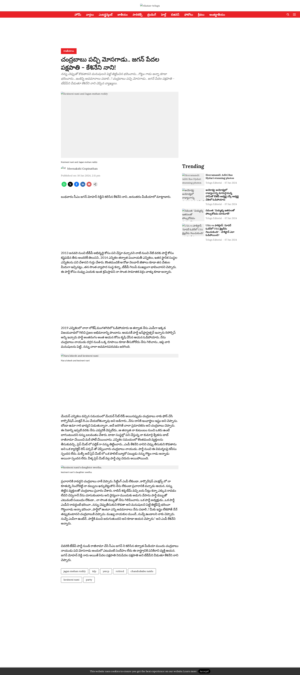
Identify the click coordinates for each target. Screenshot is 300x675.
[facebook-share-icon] (76, 185)
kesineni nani (71, 579)
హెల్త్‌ (163, 14)
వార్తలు (90, 14)
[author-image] (63, 168)
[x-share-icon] (70, 185)
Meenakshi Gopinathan (82, 168)
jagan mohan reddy (75, 571)
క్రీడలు (201, 14)
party (89, 579)
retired (120, 571)
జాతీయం (123, 14)
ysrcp (106, 571)
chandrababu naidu (142, 571)
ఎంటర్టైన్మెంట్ (105, 14)
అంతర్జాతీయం (217, 14)
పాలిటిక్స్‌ (137, 14)
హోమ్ (78, 14)
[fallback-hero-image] (193, 179)
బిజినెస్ (175, 14)
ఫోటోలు (188, 14)
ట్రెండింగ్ (151, 14)
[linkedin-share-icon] (82, 185)
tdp (94, 571)
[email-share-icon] (89, 185)
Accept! (204, 671)
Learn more (190, 671)
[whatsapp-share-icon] (64, 185)
